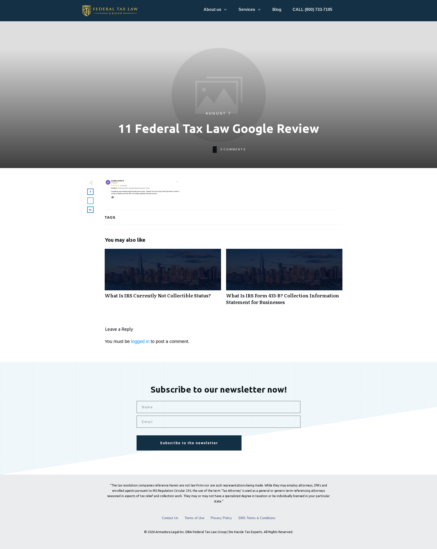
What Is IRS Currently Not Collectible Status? (163, 279)
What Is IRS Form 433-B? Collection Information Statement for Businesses (284, 279)
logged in (140, 341)
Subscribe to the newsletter (189, 443)
